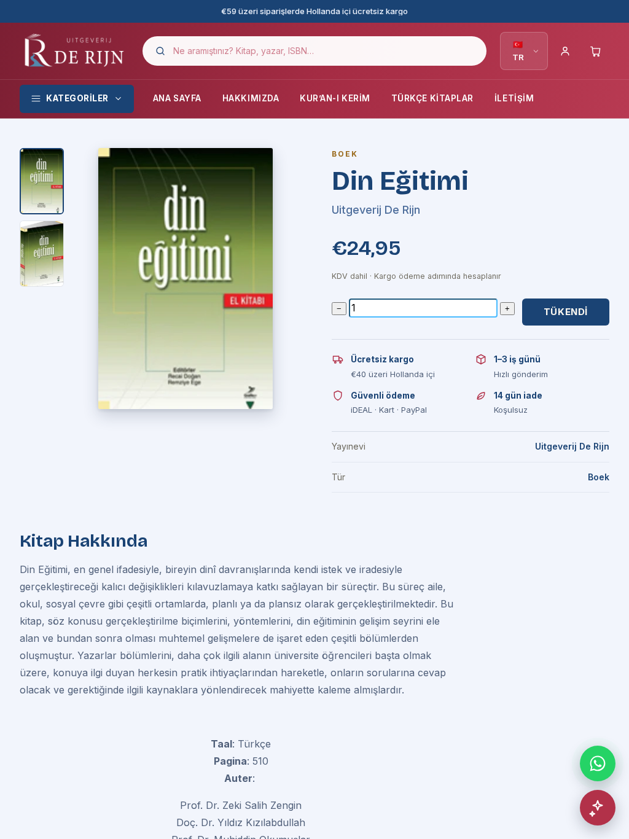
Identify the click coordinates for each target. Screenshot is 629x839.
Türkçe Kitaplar (432, 98)
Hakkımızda (250, 98)
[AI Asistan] (597, 807)
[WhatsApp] (597, 763)
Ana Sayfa (177, 98)
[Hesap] (565, 50)
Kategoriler (77, 98)
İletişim (514, 98)
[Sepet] (595, 50)
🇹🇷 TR (518, 50)
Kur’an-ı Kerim (335, 98)
